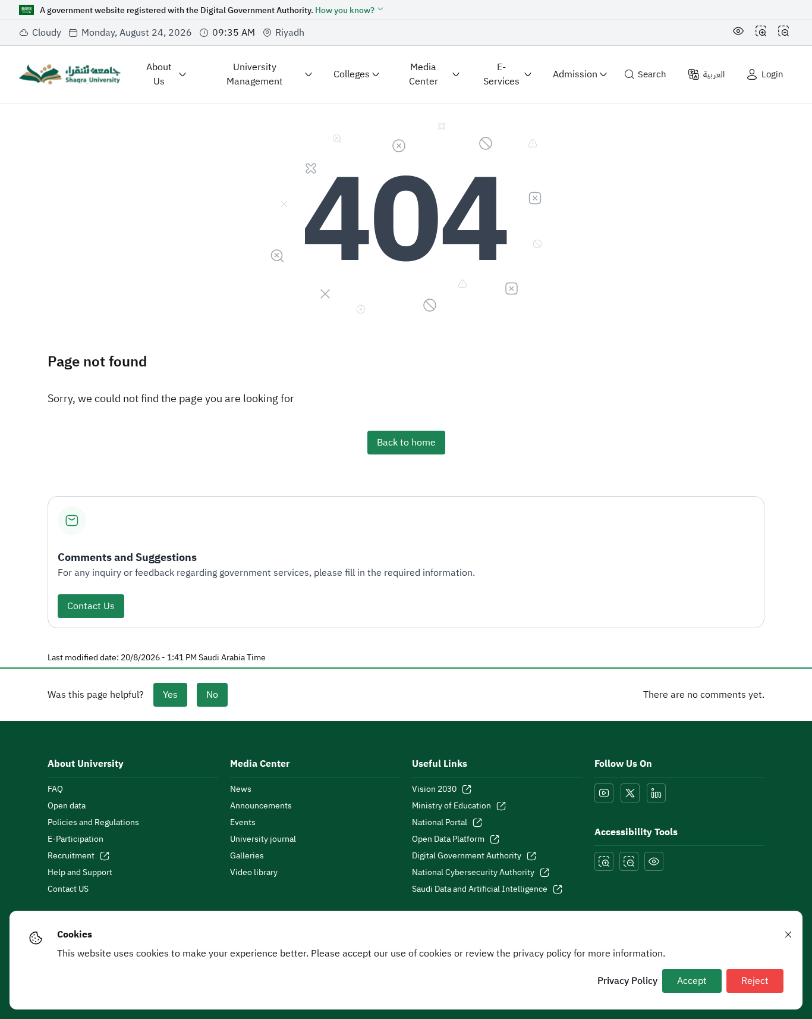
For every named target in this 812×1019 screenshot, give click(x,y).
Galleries (247, 856)
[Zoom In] (760, 32)
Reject (755, 981)
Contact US (68, 889)
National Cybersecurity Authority (473, 873)
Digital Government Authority (466, 856)
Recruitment (71, 856)
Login (772, 74)
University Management (254, 74)
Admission (575, 74)
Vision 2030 (434, 789)
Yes (170, 695)
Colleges (351, 74)
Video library (254, 873)
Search (652, 74)
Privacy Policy (627, 981)
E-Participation (75, 839)
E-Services (501, 74)
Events (243, 823)
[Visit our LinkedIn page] (656, 792)
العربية (714, 74)
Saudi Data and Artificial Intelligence (479, 889)
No (212, 695)
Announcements (261, 806)
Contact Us (91, 606)
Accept (692, 981)
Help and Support (80, 873)
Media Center (423, 74)
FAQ (55, 789)
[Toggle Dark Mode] (738, 32)
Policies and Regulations (93, 823)
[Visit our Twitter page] (630, 792)
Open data (67, 806)
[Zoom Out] (783, 32)
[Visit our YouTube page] (603, 792)
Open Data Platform (448, 839)
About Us (159, 74)
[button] (350, 10)
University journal (263, 839)
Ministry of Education (451, 806)
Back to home (406, 442)
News (240, 789)
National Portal (439, 823)
